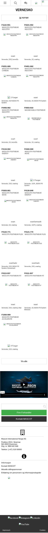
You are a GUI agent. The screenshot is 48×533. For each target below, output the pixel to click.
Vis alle (24, 361)
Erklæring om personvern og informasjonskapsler (21, 473)
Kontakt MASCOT (24, 419)
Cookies (42, 530)
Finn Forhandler (24, 412)
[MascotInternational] (24, 526)
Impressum (6, 530)
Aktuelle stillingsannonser (11, 469)
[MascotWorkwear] (13, 520)
